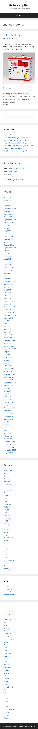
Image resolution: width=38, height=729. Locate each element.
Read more (7, 88)
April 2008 (7, 397)
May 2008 (7, 394)
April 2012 (7, 262)
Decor (6, 493)
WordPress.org (9, 595)
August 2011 (8, 284)
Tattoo (6, 552)
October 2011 (9, 279)
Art (5, 473)
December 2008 (9, 374)
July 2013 (7, 225)
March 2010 (8, 332)
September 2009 (10, 349)
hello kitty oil (15, 99)
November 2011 (9, 276)
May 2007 (7, 427)
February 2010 (9, 335)
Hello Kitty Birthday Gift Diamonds (16, 138)
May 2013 (7, 231)
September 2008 (10, 382)
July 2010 (7, 321)
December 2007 (9, 408)
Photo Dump (8, 538)
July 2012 (7, 253)
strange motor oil (26, 99)
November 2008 (9, 377)
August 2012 (8, 251)
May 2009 (7, 360)
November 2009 (9, 343)
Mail (5, 526)
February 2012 (9, 267)
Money (6, 529)
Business (7, 482)
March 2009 (8, 366)
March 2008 (8, 399)
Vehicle (25, 94)
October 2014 (9, 206)
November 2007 (9, 411)
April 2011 (7, 295)
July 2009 (7, 354)
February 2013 (9, 236)
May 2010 (7, 326)
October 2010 (9, 312)
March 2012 (8, 265)
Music (6, 532)
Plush (6, 541)
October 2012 (9, 245)
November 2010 (9, 309)
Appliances (8, 470)
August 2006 (8, 453)
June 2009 (7, 357)
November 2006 (9, 444)
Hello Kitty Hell (19, 5)
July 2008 (7, 388)
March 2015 (8, 197)
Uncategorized (16, 94)
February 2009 (9, 368)
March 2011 (8, 298)
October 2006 (9, 447)
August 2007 (8, 419)
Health (6, 515)
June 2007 (7, 425)
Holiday (7, 521)
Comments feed (9, 592)
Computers (8, 490)
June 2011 (7, 290)
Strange (8, 94)
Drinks (6, 496)
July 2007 (7, 422)
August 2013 (8, 222)
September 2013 (10, 220)
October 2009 (9, 346)
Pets (5, 535)
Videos (6, 566)
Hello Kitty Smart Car (16, 168)
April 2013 (7, 234)
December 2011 (9, 273)
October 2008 (9, 380)
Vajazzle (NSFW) (17, 180)
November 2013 (9, 214)
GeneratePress (30, 726)
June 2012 (7, 256)
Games (6, 510)
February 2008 (9, 402)
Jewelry (6, 524)
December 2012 (9, 239)
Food (5, 501)
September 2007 (10, 416)
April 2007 (7, 430)
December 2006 (9, 442)
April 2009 (7, 363)
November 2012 (9, 242)
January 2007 (8, 439)
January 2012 (8, 270)
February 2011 (9, 301)
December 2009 (9, 340)
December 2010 (9, 307)
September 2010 (10, 315)
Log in (6, 586)
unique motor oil (9, 102)
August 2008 (8, 385)
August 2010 (8, 318)
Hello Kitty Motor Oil (13, 35)
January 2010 (8, 338)
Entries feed (8, 589)
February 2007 (9, 436)
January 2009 (8, 371)
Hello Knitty (8, 135)
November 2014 (9, 203)
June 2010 (7, 324)
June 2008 (7, 391)
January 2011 (8, 304)
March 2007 (8, 433)
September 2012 (10, 248)
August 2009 (8, 352)
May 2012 (7, 259)
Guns (5, 512)
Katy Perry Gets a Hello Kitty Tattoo (16, 151)
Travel (6, 557)
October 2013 (9, 217)
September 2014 (10, 208)
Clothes (6, 487)
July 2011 (7, 287)
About (12, 174)
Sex (5, 543)
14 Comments (10, 105)
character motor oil (12, 96)
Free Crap (7, 504)
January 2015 (8, 200)
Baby (5, 476)
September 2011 (10, 281)
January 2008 (8, 405)
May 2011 (7, 293)
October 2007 (9, 413)
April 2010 (7, 329)
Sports (6, 546)
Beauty (6, 479)
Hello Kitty (23, 96)
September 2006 (10, 450)
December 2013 (9, 211)
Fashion (6, 498)
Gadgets (7, 507)
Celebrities (7, 484)
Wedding (7, 569)
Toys (5, 555)
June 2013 (7, 228)
